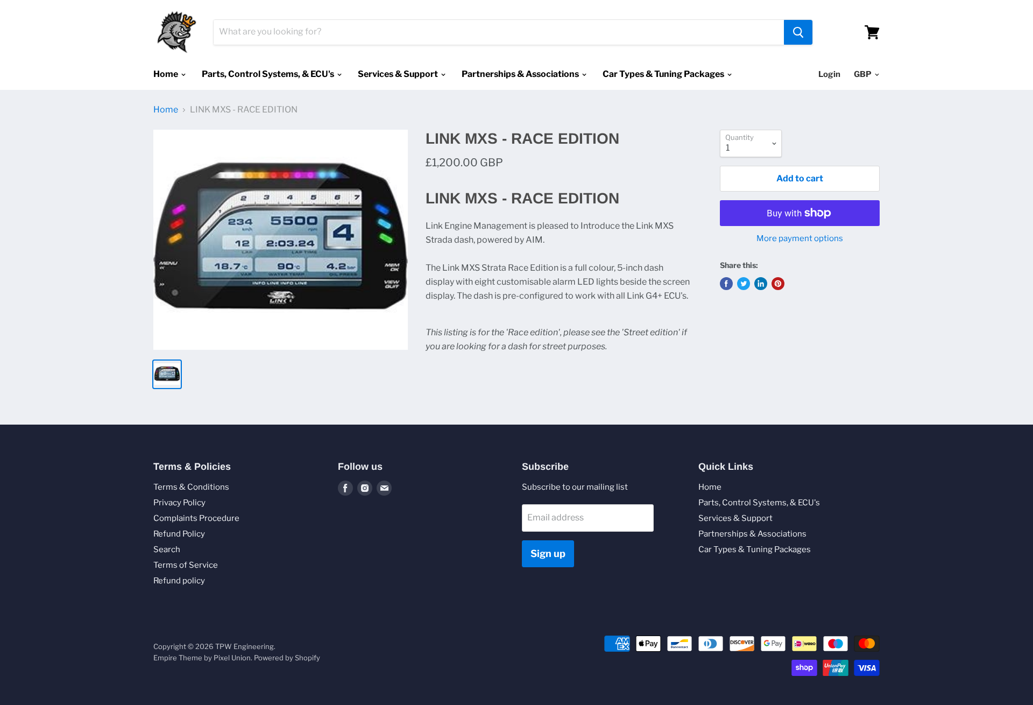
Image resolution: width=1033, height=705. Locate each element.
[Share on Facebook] (726, 283)
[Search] (798, 32)
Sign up (547, 553)
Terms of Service (185, 565)
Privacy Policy (179, 502)
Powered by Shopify (287, 657)
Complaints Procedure (196, 518)
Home (166, 74)
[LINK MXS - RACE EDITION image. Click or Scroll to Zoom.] (280, 239)
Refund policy (179, 581)
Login (829, 74)
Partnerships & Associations (521, 74)
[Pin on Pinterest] (778, 283)
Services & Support (399, 74)
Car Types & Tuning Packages (664, 74)
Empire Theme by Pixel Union (202, 657)
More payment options (799, 238)
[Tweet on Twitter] (743, 283)
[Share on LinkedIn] (760, 283)
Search (166, 549)
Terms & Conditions (191, 487)
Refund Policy (179, 534)
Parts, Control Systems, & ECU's (269, 74)
